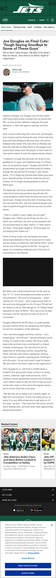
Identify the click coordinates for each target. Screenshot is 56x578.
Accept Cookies (28, 573)
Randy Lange (17, 69)
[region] (28, 549)
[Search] (48, 20)
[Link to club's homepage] (5, 19)
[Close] (52, 525)
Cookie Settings (28, 558)
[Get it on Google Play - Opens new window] (36, 511)
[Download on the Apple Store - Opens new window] (18, 510)
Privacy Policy (33, 553)
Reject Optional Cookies (28, 565)
